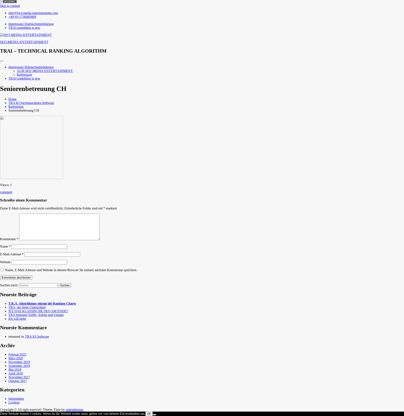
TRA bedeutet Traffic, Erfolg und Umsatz (36, 315)
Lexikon (14, 402)
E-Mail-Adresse (12, 254)
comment (6, 192)
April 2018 (15, 373)
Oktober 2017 (17, 381)
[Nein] (154, 414)
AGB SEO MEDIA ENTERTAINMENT (45, 71)
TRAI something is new (24, 78)
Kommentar (9, 239)
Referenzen (24, 74)
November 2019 (19, 362)
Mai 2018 (14, 369)
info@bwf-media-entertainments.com (33, 13)
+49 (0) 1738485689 (22, 17)
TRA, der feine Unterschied (26, 307)
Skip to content (10, 6)
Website (5, 262)
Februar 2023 (17, 354)
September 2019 (19, 366)
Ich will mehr (17, 318)
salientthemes (74, 409)
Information (16, 398)
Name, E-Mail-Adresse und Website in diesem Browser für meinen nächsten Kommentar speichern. (71, 270)
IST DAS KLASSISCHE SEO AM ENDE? (38, 311)
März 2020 (15, 358)
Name (5, 246)
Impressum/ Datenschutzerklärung (31, 67)
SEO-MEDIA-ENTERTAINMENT (24, 42)
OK (149, 413)
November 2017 (19, 377)
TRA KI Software (37, 336)
